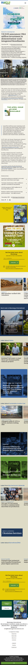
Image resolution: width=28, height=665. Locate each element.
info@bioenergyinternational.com (14, 628)
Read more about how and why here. (14, 660)
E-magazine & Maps (14, 631)
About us (14, 638)
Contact (14, 640)
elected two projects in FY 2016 (10, 147)
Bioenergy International (16, 44)
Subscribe (6, 608)
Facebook (14, 647)
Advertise (14, 633)
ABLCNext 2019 (12, 94)
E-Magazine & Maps (7, 604)
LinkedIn (14, 643)
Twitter (14, 645)
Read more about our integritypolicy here (14, 268)
